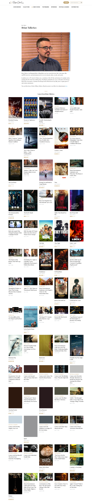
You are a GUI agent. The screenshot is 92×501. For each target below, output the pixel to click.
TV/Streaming (45, 7)
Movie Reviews (17, 7)
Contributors (75, 7)
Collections (26, 7)
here (66, 86)
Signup (66, 2)
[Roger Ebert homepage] (16, 2)
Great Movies (36, 7)
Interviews (54, 7)
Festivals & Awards (64, 7)
